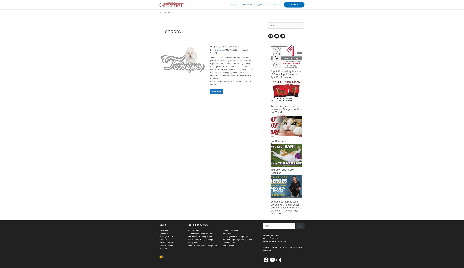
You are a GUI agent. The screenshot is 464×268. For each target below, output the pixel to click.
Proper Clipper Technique (224, 46)
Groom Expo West (230, 231)
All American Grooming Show (200, 234)
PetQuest (227, 234)
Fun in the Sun (229, 242)
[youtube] (277, 36)
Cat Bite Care (278, 141)
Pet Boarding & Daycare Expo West (237, 239)
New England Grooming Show (235, 236)
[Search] (300, 226)
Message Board (166, 236)
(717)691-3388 (272, 235)
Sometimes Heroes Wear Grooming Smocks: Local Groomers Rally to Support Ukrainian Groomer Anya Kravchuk (286, 207)
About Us (163, 239)
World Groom (228, 246)
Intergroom (193, 242)
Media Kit (164, 234)
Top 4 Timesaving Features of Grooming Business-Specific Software (286, 74)
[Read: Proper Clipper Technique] (183, 62)
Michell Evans (219, 50)
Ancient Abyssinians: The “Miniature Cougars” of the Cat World (286, 109)
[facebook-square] (271, 36)
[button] (237, 4)
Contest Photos (166, 246)
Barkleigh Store (166, 242)
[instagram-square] (283, 36)
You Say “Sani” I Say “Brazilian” (282, 171)
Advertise (164, 231)
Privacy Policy (165, 248)
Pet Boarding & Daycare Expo (200, 239)
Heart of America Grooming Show (202, 246)
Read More (216, 92)
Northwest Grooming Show (200, 236)
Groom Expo (193, 231)
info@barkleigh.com (277, 241)
